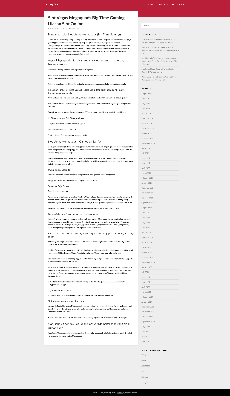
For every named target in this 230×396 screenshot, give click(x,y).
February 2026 (147, 118)
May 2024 (145, 222)
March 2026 (146, 113)
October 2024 (147, 198)
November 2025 (147, 133)
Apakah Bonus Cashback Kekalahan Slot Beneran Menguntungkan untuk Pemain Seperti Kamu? (160, 50)
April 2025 (145, 168)
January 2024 (146, 242)
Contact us (163, 4)
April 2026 (145, 108)
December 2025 (147, 128)
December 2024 (147, 188)
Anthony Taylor (74, 28)
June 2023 (145, 277)
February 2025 (147, 178)
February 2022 (147, 341)
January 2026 (146, 123)
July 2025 (145, 153)
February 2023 (147, 297)
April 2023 (145, 287)
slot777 (144, 371)
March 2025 (146, 173)
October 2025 (147, 138)
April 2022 (145, 331)
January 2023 (146, 302)
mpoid (143, 360)
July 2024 (145, 213)
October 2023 (147, 257)
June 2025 (145, 158)
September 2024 (148, 203)
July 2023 (145, 272)
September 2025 (148, 143)
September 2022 (148, 322)
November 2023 (147, 252)
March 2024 (146, 232)
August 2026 (146, 94)
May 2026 (145, 104)
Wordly (120, 393)
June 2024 (145, 217)
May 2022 (145, 327)
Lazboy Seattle (53, 4)
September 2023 (148, 262)
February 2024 (147, 237)
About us (151, 4)
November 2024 (147, 193)
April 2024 (145, 227)
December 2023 (147, 247)
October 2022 (147, 317)
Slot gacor (145, 382)
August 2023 (146, 267)
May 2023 (145, 282)
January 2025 (146, 183)
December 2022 (147, 307)
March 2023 (146, 292)
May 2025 (145, 163)
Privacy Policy (178, 4)
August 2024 (146, 208)
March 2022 (146, 336)
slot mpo (144, 377)
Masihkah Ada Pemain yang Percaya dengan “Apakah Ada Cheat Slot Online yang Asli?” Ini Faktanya (159, 61)
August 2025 (146, 148)
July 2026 (145, 99)
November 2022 (147, 312)
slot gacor (145, 354)
